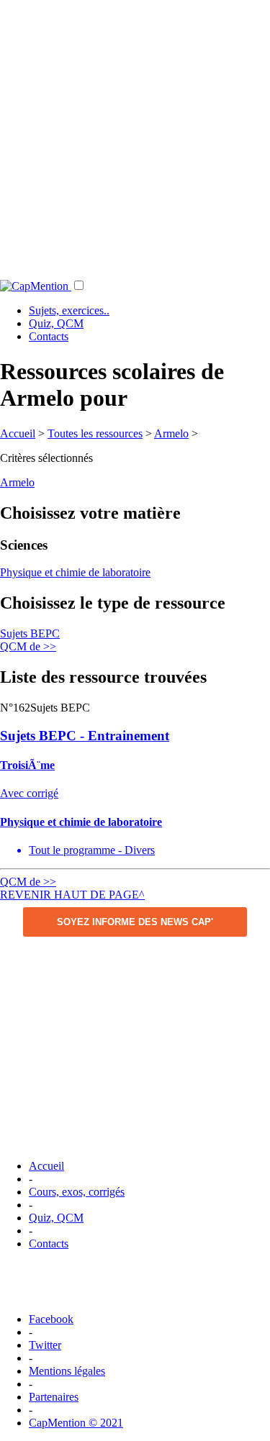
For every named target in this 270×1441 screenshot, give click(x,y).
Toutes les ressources (95, 433)
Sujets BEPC (30, 633)
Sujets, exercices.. (69, 310)
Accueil (17, 433)
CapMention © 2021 (76, 1423)
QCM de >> (28, 646)
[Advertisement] (135, 135)
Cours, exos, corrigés (77, 1192)
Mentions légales (67, 1371)
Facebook (51, 1319)
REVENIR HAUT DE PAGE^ (72, 894)
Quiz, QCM (56, 323)
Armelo (171, 433)
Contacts (48, 336)
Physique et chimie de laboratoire (75, 572)
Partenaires (53, 1397)
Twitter (45, 1345)
